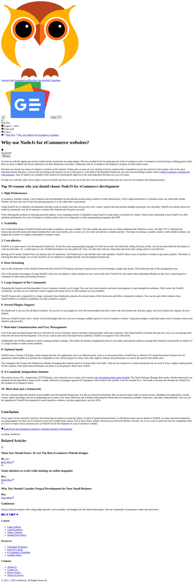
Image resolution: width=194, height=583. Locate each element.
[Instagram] (5, 515)
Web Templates (53, 80)
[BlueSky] (12, 515)
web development (19, 429)
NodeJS (7, 429)
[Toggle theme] (3, 117)
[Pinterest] (14, 515)
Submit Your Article (16, 535)
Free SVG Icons (15, 549)
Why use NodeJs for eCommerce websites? (38, 135)
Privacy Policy (14, 572)
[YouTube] (2, 515)
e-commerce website (38, 429)
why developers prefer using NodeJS (112, 377)
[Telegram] (17, 515)
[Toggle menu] (59, 117)
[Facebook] (7, 515)
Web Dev (10, 135)
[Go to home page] (2, 135)
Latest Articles (14, 527)
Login (53, 117)
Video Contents (14, 532)
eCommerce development (60, 429)
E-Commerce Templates (18, 552)
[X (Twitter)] (9, 515)
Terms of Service (15, 575)
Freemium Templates (17, 547)
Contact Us (12, 569)
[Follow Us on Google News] (28, 117)
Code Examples (14, 529)
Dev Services (39, 80)
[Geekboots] (40, 77)
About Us (12, 567)
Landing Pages (14, 555)
